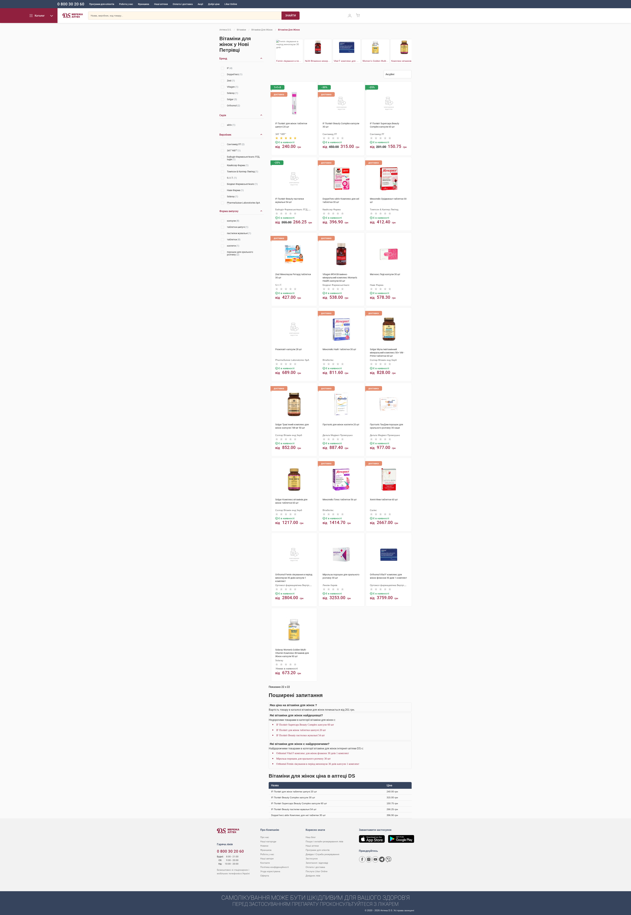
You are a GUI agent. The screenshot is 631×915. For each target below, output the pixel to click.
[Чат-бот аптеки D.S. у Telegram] (382, 859)
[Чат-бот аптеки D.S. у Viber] (388, 859)
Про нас (264, 837)
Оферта (264, 875)
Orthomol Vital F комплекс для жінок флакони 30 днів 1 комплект (312, 753)
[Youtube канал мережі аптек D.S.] (375, 859)
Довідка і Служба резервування (322, 854)
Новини (264, 845)
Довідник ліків (313, 875)
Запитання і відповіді (317, 862)
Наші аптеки (161, 4)
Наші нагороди (268, 841)
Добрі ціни (214, 4)
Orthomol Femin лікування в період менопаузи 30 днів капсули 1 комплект (317, 763)
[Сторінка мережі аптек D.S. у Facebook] (362, 859)
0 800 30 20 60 (70, 4)
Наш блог (311, 837)
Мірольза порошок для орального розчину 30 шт (303, 758)
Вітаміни (241, 29)
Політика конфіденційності (274, 867)
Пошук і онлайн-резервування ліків (324, 841)
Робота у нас (126, 4)
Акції (200, 4)
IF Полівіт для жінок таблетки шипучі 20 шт (301, 730)
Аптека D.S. (225, 29)
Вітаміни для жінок (262, 29)
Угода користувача (270, 871)
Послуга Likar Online (316, 871)
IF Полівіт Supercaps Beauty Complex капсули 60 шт (305, 724)
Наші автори (267, 858)
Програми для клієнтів (101, 4)
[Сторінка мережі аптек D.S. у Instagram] (368, 859)
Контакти (265, 862)
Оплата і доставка (183, 4)
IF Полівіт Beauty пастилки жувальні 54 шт (300, 735)
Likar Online (230, 4)
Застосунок (312, 858)
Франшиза (143, 4)
